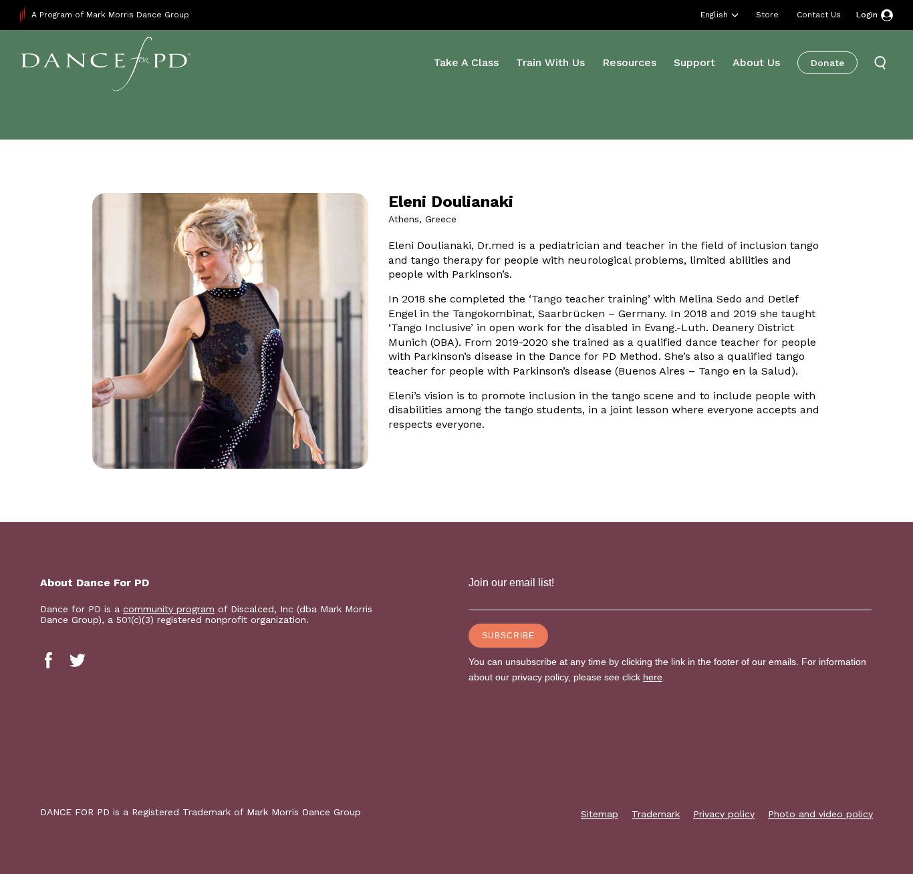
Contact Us (819, 14)
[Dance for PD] (105, 63)
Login (867, 14)
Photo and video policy (820, 814)
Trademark (656, 814)
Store (767, 14)
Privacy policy (724, 814)
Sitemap (599, 814)
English (714, 14)
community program (169, 609)
